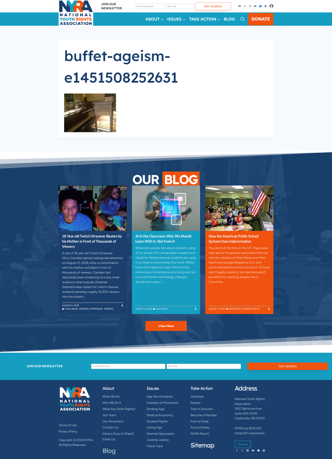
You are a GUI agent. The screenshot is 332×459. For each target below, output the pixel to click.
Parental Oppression (91, 309)
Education (161, 309)
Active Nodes (200, 427)
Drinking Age (155, 409)
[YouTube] (255, 6)
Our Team (109, 415)
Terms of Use (68, 425)
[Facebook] (239, 6)
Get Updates (213, 6)
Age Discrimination (160, 396)
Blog (229, 19)
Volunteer (197, 396)
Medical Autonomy (160, 415)
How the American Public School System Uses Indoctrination (234, 238)
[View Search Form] (242, 19)
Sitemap (202, 445)
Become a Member (204, 415)
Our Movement (113, 421)
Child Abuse (71, 309)
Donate (260, 19)
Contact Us (110, 427)
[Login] (271, 6)
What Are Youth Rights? (119, 409)
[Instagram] (250, 6)
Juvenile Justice (158, 440)
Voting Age (154, 427)
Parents (108, 309)
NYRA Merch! (200, 434)
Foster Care (155, 446)
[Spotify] (265, 6)
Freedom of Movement (163, 403)
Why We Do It (112, 403)
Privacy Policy (68, 431)
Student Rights (250, 309)
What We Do (111, 396)
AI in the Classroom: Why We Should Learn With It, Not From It (163, 238)
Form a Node (200, 421)
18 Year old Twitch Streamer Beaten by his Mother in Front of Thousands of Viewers (92, 241)
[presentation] (93, 208)
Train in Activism (202, 409)
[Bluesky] (260, 6)
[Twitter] (245, 6)
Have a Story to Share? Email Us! (118, 436)
